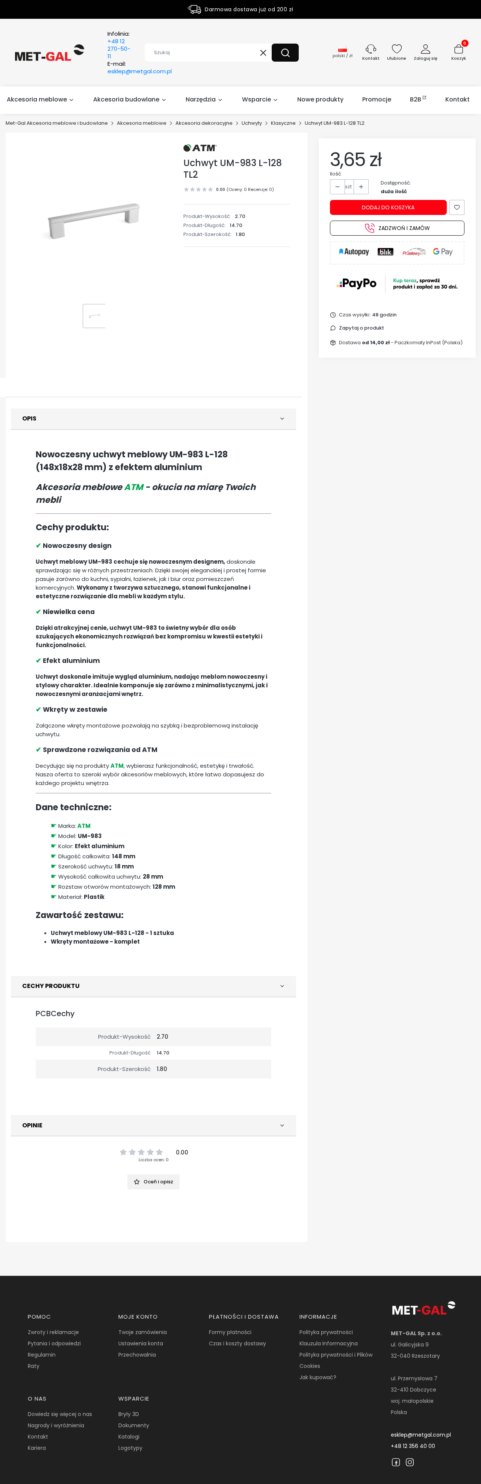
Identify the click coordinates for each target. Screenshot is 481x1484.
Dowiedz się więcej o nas (60, 1414)
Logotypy (130, 1448)
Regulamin (42, 1354)
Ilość (335, 173)
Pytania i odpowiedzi (54, 1343)
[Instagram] (410, 1462)
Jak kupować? (317, 1377)
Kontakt (38, 1436)
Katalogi (128, 1436)
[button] (285, 53)
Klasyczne (283, 123)
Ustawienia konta (140, 1343)
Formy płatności (230, 1332)
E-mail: (139, 67)
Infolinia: (118, 45)
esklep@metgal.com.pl (421, 1435)
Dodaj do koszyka (388, 207)
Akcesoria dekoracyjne (204, 123)
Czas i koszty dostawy (237, 1343)
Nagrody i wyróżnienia (56, 1425)
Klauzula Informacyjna (328, 1343)
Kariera (37, 1448)
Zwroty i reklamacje (53, 1332)
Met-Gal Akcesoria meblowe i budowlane (57, 123)
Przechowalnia (137, 1354)
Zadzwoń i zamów (404, 228)
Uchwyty (252, 123)
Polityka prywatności (326, 1332)
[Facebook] (396, 1462)
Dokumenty (133, 1425)
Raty (33, 1366)
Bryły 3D (128, 1414)
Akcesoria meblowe (141, 123)
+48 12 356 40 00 (413, 1446)
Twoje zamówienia (142, 1332)
